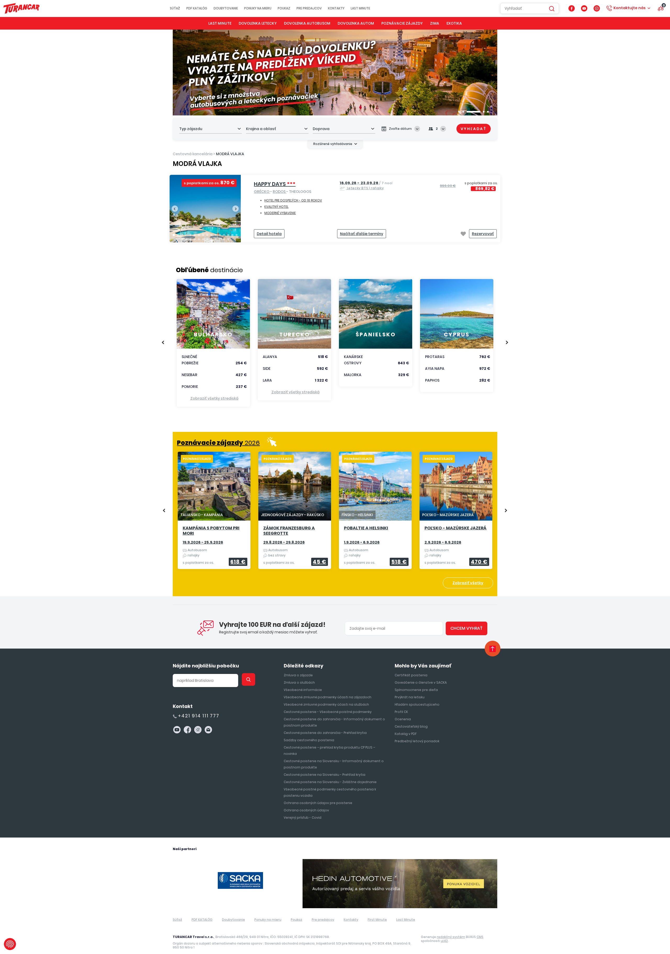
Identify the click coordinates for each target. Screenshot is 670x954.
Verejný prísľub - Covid (302, 817)
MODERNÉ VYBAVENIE (280, 213)
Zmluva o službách (299, 682)
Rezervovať (483, 233)
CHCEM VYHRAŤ (466, 628)
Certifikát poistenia (411, 675)
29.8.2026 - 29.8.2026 (284, 542)
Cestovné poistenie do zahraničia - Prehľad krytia (325, 732)
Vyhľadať (474, 128)
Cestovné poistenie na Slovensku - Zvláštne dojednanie (330, 782)
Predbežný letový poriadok (417, 741)
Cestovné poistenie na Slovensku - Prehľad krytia (324, 774)
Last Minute (360, 8)
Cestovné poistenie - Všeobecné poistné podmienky (328, 712)
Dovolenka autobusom (307, 23)
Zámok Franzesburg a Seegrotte (289, 531)
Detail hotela (269, 233)
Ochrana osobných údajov (306, 810)
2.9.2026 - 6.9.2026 (443, 542)
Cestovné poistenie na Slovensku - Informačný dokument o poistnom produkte (334, 764)
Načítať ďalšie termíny (361, 233)
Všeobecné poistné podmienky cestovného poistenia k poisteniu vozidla (330, 792)
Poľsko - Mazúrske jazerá (456, 528)
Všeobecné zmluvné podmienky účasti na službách (326, 704)
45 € (319, 561)
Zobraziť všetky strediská (214, 398)
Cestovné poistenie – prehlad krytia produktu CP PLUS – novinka (329, 750)
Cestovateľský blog (411, 726)
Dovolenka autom (356, 23)
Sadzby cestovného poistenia (309, 740)
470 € (479, 561)
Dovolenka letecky (258, 23)
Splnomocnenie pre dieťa (416, 690)
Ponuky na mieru (257, 8)
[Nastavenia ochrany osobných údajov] (10, 944)
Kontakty (336, 8)
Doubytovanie (226, 8)
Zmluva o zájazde (298, 675)
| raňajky (366, 185)
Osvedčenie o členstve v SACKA (421, 682)
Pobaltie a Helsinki (366, 528)
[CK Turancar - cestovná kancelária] (21, 8)
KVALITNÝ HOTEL (276, 206)
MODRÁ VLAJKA (230, 154)
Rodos (279, 191)
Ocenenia (403, 719)
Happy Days (274, 184)
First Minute (377, 919)
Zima (434, 23)
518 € (399, 561)
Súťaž (175, 8)
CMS (480, 937)
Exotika (454, 23)
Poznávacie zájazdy (402, 23)
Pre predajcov (309, 8)
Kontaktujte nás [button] (629, 7)
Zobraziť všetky (468, 582)
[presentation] (175, 208)
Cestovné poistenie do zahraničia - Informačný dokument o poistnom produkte (334, 722)
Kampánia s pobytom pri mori (211, 531)
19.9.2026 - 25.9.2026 (203, 542)
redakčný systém (451, 937)
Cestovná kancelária (193, 154)
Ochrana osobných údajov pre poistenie (318, 803)
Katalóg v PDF (406, 734)
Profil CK (401, 712)
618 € (238, 561)
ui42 (444, 941)
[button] (459, 112)
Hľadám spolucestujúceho (417, 704)
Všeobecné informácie (303, 690)
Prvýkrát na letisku (410, 697)
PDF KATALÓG (196, 8)
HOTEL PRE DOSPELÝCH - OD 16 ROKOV (293, 200)
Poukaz (284, 8)
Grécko (262, 191)
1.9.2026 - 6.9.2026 (361, 542)
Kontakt (183, 706)
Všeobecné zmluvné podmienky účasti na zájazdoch (327, 697)
